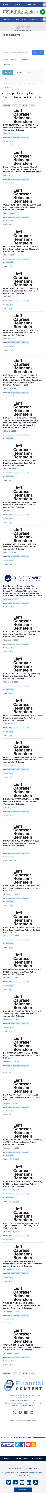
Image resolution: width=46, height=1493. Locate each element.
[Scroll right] (44, 4)
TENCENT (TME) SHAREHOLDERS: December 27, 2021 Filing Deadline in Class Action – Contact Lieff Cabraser (22, 1305)
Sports (17, 4)
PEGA (10, 145)
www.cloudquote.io (23, 1398)
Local (17, 19)
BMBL (10, 651)
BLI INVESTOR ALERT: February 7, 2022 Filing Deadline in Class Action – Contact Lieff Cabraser (21, 1055)
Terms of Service (15, 1468)
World (42, 19)
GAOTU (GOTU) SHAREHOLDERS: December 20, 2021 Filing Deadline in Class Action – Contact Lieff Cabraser (22, 1347)
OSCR (10, 224)
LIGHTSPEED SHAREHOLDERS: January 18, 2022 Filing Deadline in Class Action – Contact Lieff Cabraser (22, 1142)
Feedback (23, 1490)
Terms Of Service (26, 1405)
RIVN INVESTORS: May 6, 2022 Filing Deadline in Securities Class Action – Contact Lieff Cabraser (19, 546)
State (24, 19)
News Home (7, 19)
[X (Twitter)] (14, 1412)
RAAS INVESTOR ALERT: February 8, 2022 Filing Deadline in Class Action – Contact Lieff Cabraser (22, 888)
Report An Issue (36, 1458)
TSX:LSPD (16, 1159)
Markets (8, 72)
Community (31, 4)
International (31, 84)
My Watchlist (26, 59)
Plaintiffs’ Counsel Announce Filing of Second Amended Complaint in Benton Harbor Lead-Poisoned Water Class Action (22, 169)
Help (26, 1458)
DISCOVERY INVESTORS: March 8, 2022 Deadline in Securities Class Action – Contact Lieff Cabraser (21, 801)
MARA (10, 989)
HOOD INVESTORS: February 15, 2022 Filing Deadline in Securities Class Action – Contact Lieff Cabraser (23, 717)
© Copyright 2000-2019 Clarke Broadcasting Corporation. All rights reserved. (23, 1474)
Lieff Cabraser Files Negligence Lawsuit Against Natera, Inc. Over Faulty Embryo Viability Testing (21, 1225)
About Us (7, 1458)
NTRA (10, 308)
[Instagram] (31, 1412)
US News (33, 19)
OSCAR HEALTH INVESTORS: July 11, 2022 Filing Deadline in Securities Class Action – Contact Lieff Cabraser (22, 207)
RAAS (10, 905)
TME (10, 1323)
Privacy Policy (31, 1468)
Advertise (17, 1458)
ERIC (10, 480)
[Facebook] (20, 1412)
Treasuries (7, 88)
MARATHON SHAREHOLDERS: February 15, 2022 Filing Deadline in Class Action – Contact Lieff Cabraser (22, 971)
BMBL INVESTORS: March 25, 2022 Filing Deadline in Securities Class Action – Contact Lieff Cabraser (21, 634)
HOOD (10, 735)
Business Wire (9, 141)
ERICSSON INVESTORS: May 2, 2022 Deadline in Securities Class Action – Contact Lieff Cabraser (19, 463)
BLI (10, 1073)
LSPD (10, 1159)
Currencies (21, 84)
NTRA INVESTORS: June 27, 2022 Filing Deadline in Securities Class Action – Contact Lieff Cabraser (20, 291)
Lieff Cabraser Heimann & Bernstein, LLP (17, 137)
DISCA (10, 819)
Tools (7, 79)
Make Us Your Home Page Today (16, 1437)
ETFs (29, 72)
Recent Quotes (9, 59)
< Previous (6, 106)
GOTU (10, 1364)
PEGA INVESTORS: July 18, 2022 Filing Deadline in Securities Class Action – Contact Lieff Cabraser (20, 127)
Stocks (19, 72)
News (5, 4)
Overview (7, 84)
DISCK (15, 819)
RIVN (10, 564)
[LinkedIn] (25, 1412)
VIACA (10, 1281)
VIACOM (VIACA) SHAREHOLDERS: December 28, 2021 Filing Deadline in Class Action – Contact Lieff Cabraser (22, 1263)
